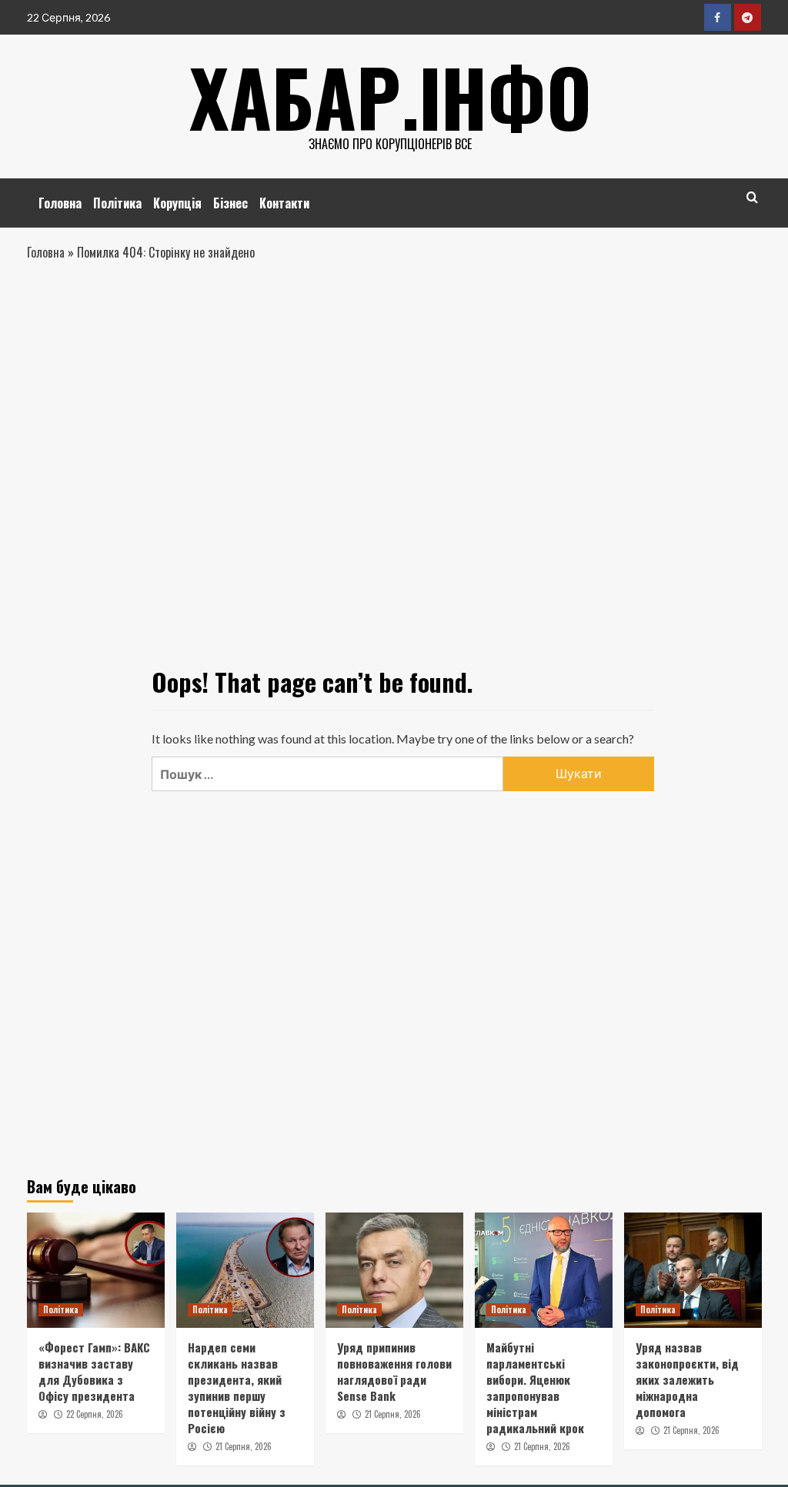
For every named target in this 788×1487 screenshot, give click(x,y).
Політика (117, 203)
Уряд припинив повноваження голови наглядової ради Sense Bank (394, 1371)
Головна (60, 203)
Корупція (177, 203)
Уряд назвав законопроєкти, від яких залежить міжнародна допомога (687, 1379)
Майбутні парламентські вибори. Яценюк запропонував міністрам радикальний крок (535, 1387)
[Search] (752, 197)
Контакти (284, 203)
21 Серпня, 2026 (243, 1446)
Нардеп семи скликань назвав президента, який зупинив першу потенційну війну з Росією (236, 1387)
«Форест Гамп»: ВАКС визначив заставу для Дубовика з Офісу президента (94, 1371)
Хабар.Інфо (390, 96)
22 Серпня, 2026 (94, 1414)
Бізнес (230, 203)
